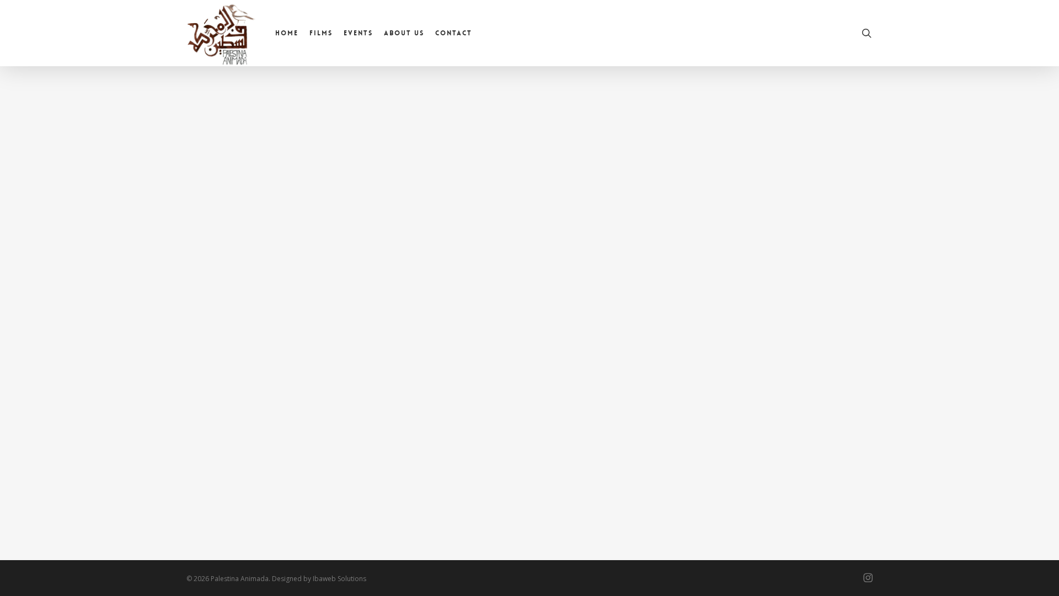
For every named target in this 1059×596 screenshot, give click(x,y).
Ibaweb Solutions (339, 578)
